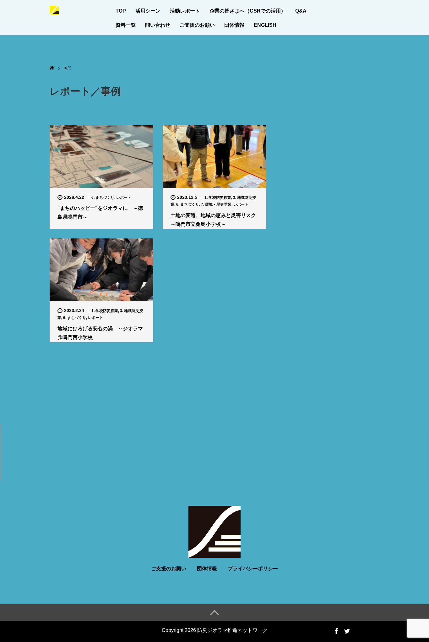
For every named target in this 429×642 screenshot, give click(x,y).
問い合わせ (157, 25)
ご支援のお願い (197, 25)
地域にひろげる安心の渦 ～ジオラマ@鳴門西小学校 (100, 333)
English (265, 25)
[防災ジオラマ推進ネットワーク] (54, 9)
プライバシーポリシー (253, 568)
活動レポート (185, 11)
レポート (123, 197)
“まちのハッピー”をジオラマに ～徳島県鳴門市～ (100, 212)
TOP (121, 11)
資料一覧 (126, 25)
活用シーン (147, 11)
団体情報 (234, 25)
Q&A (301, 11)
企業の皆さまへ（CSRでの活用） (247, 11)
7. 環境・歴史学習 (216, 204)
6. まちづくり (102, 197)
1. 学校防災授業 (217, 197)
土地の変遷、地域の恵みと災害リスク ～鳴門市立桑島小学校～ (214, 219)
